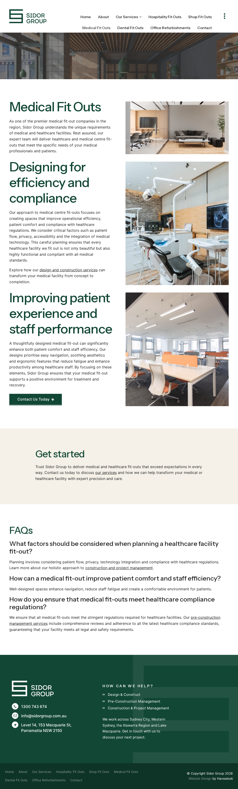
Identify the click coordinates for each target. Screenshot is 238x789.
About (103, 16)
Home (85, 16)
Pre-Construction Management (134, 701)
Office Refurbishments (170, 27)
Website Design (200, 778)
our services (106, 472)
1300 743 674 (34, 706)
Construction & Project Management (138, 708)
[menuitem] (9, 772)
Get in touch (132, 731)
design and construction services (69, 270)
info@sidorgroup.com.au (43, 716)
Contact (204, 27)
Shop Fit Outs (200, 16)
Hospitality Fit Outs (165, 16)
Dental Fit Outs (130, 27)
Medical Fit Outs (96, 27)
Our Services (127, 16)
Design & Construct (124, 694)
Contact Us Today (35, 399)
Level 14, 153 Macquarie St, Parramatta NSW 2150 (46, 728)
